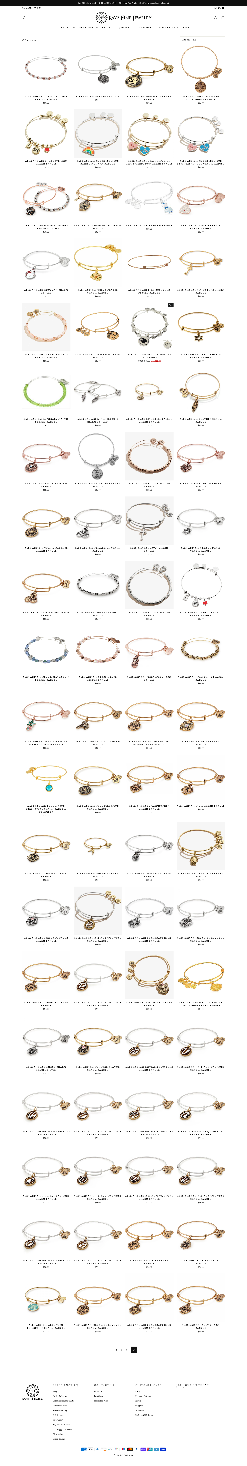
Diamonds (65, 27)
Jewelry (125, 27)
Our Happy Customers (62, 1429)
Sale (186, 27)
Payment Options (143, 1395)
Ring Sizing (58, 1434)
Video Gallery (59, 1438)
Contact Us (27, 8)
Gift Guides (58, 1415)
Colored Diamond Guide (63, 1400)
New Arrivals (169, 27)
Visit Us (37, 8)
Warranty (139, 1410)
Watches (145, 27)
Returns (138, 1400)
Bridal (107, 27)
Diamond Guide (60, 1405)
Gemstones (87, 27)
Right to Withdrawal (144, 1415)
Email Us (98, 1391)
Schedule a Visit (101, 1400)
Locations (98, 1395)
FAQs (137, 1391)
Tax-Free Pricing (60, 1410)
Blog (55, 1391)
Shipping (139, 1405)
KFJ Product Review (61, 1424)
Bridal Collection (60, 1395)
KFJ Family (58, 1419)
